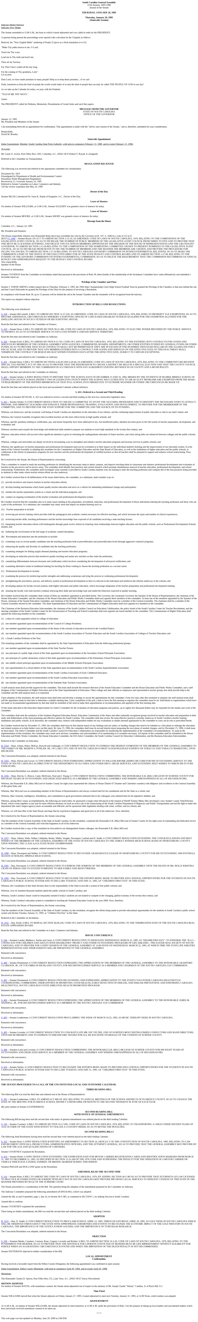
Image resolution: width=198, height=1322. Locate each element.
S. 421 (4, 362)
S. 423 (4, 402)
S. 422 (4, 377)
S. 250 (4, 1241)
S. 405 (4, 1032)
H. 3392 (5, 878)
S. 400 (4, 963)
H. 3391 (5, 866)
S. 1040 (11, 238)
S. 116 (4, 1176)
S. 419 (4, 329)
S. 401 (4, 980)
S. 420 (4, 341)
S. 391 (4, 1099)
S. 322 (4, 1141)
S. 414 (4, 1156)
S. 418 (4, 314)
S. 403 (4, 1017)
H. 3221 (5, 1221)
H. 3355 (5, 761)
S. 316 (4, 1124)
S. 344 (4, 940)
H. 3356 (5, 776)
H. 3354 (5, 746)
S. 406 (4, 1050)
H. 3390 (5, 853)
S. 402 (4, 1000)
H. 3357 (5, 838)
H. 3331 (5, 923)
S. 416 (4, 1067)
